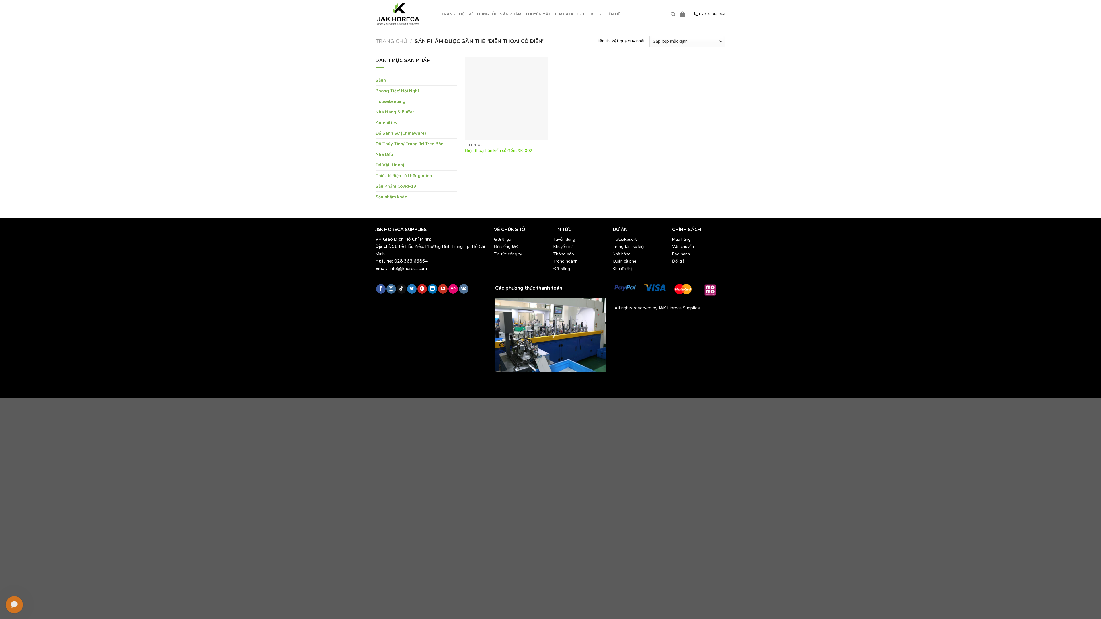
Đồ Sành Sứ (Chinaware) (401, 133)
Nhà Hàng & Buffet (395, 112)
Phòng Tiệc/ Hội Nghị (397, 91)
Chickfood (640, 321)
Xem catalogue (570, 14)
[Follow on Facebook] (381, 289)
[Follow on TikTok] (401, 289)
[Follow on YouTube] (443, 289)
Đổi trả (678, 261)
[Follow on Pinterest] (422, 289)
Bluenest (623, 329)
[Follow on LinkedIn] (432, 289)
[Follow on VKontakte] (463, 289)
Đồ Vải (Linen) (390, 165)
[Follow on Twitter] (412, 289)
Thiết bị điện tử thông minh (404, 176)
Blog (596, 14)
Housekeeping (390, 101)
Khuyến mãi (537, 14)
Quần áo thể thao (697, 321)
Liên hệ (612, 14)
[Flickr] (453, 289)
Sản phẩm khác (391, 197)
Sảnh (381, 80)
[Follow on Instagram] (391, 289)
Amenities (386, 123)
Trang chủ (453, 14)
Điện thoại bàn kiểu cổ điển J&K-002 (498, 150)
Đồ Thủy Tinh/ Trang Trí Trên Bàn (410, 144)
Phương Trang (664, 321)
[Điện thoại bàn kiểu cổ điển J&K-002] (506, 98)
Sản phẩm (510, 14)
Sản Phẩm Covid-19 (396, 186)
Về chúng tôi (482, 14)
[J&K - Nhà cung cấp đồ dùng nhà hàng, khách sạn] (404, 14)
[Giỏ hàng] (682, 14)
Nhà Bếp (384, 154)
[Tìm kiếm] (673, 14)
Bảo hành (681, 254)
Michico (621, 321)
